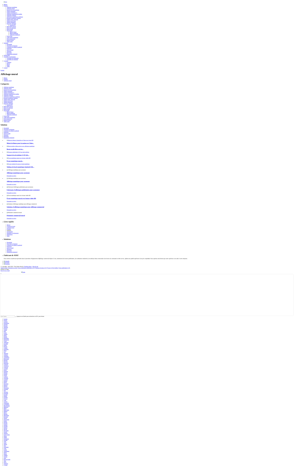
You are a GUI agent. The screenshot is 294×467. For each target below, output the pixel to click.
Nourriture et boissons (12, 45)
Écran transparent (11, 39)
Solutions (6, 43)
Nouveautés (9, 30)
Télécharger (10, 234)
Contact (5, 67)
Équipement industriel (12, 54)
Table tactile (10, 41)
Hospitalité (9, 44)
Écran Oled (9, 36)
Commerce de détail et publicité (14, 47)
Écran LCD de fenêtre (52, 268)
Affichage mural (11, 8)
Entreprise (9, 48)
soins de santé (10, 50)
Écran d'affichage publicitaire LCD (26, 268)
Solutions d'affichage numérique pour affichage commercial (25, 207)
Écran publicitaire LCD (64, 268)
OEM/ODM (7, 55)
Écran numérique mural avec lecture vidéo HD (21, 198)
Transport (9, 51)
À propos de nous (11, 226)
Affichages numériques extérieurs (15, 17)
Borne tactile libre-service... (15, 149)
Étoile (23, 272)
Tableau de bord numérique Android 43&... (20, 167)
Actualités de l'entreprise (13, 58)
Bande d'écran (10, 40)
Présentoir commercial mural (16, 215)
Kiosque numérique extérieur (14, 18)
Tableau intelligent (11, 22)
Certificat (9, 62)
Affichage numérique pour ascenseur (18, 173)
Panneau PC (13, 25)
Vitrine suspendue (11, 11)
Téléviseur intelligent (15, 34)
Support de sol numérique (13, 10)
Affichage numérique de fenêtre (14, 14)
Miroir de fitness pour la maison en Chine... (20, 143)
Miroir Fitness (13, 32)
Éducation (9, 52)
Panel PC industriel (11, 23)
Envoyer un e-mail (5, 270)
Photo (8, 65)
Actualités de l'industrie (12, 59)
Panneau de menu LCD (41, 268)
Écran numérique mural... (15, 161)
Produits (6, 6)
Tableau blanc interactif (12, 19)
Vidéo (8, 66)
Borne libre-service (11, 26)
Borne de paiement (11, 28)
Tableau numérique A (12, 12)
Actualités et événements (10, 56)
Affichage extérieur (11, 15)
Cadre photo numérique (12, 37)
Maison (5, 4)
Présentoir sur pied (12, 268)
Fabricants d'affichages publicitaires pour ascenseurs (23, 190)
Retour (8, 63)
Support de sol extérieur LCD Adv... (18, 155)
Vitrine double (4, 268)
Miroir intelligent (14, 33)
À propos (6, 61)
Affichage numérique (12, 7)
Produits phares (28, 266)
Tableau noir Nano (11, 21)
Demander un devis (11, 175)
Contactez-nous (10, 227)
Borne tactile (10, 29)
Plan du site (35, 266)
